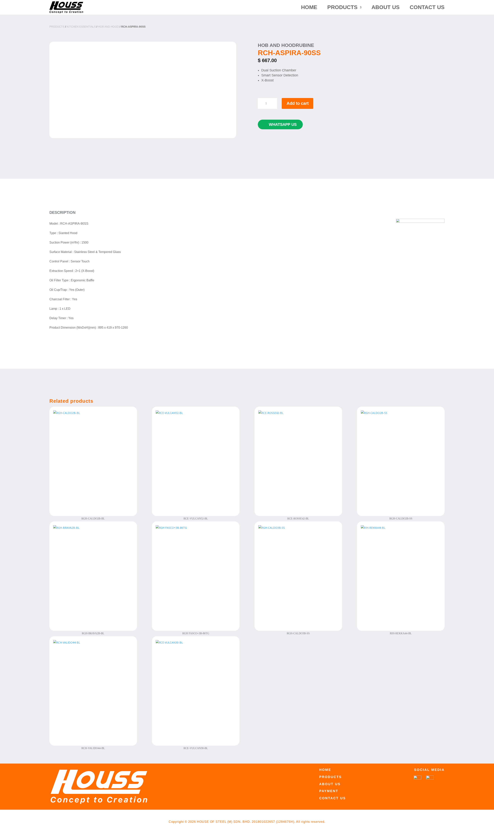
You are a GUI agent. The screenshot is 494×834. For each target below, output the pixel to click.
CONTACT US (427, 7)
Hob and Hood (108, 26)
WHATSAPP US (283, 124)
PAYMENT (328, 791)
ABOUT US (385, 7)
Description (62, 212)
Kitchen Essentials (81, 26)
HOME (309, 7)
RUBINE (305, 45)
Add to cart (298, 103)
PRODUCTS (342, 7)
